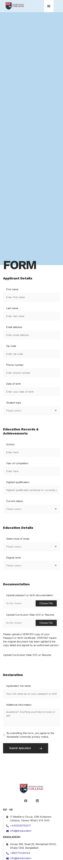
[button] (48, 6)
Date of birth (13, 383)
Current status (14, 501)
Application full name (18, 685)
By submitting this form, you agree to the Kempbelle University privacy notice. (30, 735)
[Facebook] (25, 801)
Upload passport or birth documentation (29, 595)
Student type (13, 402)
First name (12, 289)
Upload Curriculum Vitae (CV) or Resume (30, 614)
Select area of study (18, 538)
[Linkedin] (37, 801)
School (10, 444)
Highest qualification (17, 482)
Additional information (18, 704)
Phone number (15, 364)
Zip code (11, 346)
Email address (14, 327)
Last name (12, 308)
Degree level (13, 557)
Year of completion (17, 463)
